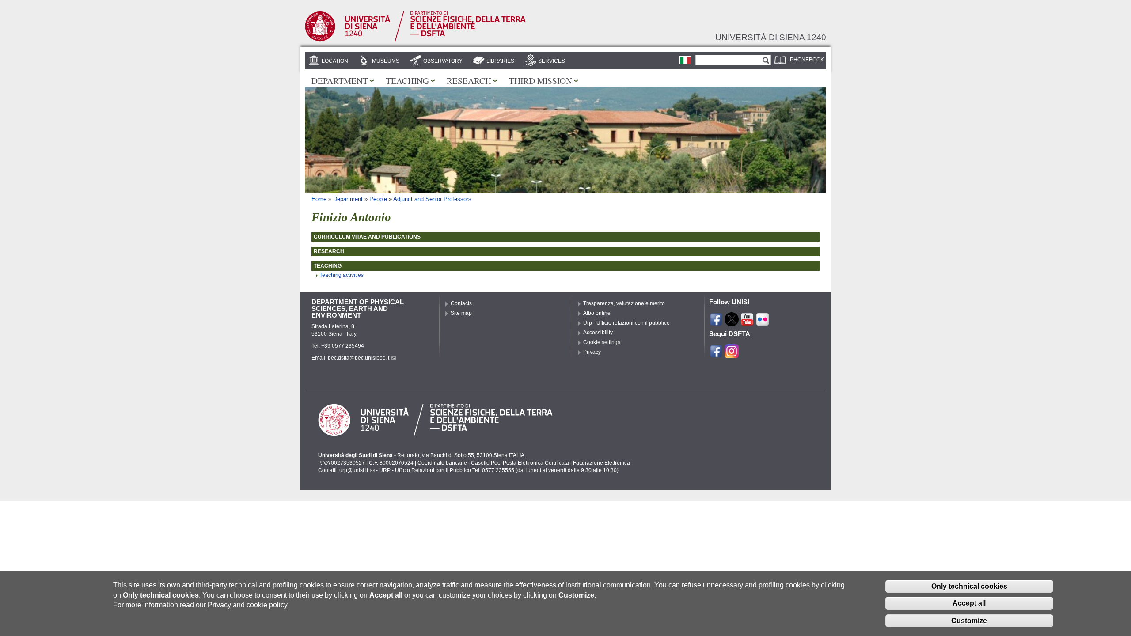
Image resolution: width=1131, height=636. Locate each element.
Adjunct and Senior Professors (432, 199)
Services (551, 61)
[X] (732, 322)
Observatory (443, 61)
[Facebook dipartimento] (716, 354)
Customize (969, 620)
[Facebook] (716, 322)
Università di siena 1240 (770, 37)
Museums (385, 61)
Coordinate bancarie (442, 463)
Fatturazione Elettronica (601, 463)
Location (335, 61)
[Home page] (415, 40)
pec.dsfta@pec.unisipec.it (358, 358)
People (378, 199)
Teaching (407, 80)
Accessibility (598, 332)
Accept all (969, 603)
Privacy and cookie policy (248, 605)
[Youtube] (747, 322)
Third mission (540, 80)
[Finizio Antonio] (685, 60)
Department (339, 80)
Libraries (500, 61)
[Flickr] (762, 322)
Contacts (461, 303)
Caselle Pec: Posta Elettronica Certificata (520, 463)
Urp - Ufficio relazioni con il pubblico (626, 323)
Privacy (592, 352)
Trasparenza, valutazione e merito (624, 303)
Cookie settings (601, 342)
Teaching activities (341, 275)
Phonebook (807, 60)
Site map (461, 313)
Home (318, 199)
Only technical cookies (969, 586)
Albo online (597, 313)
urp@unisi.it (353, 470)
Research (469, 80)
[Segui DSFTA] (732, 354)
